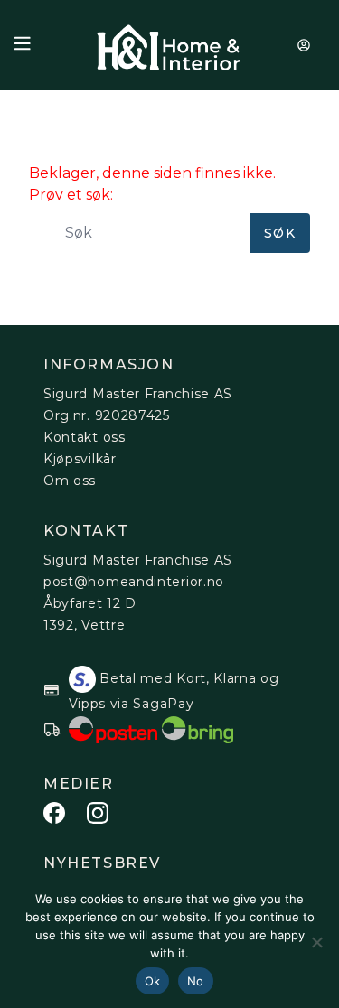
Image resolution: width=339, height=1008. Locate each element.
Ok (153, 981)
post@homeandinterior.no (133, 582)
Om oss (69, 480)
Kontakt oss (84, 437)
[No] (316, 942)
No (195, 981)
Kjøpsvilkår (80, 459)
